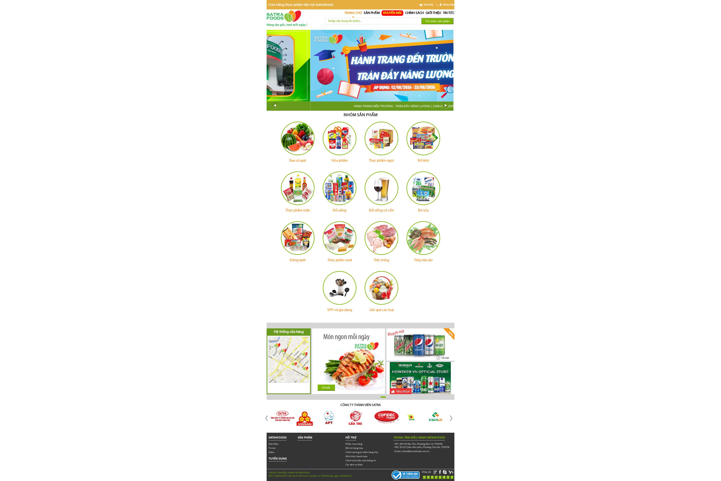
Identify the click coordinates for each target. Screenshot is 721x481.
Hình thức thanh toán (356, 456)
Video (271, 452)
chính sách (414, 13)
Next (446, 106)
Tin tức (448, 13)
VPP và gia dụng (339, 310)
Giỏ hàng (428, 4)
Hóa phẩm (340, 161)
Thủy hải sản (423, 260)
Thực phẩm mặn (297, 210)
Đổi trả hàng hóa (354, 448)
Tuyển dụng (277, 458)
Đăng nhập (448, 4)
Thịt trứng (381, 260)
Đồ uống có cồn (381, 210)
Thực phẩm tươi (339, 260)
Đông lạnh (298, 260)
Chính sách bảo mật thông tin (360, 460)
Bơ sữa (423, 210)
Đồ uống (339, 210)
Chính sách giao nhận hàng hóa (361, 452)
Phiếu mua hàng (353, 443)
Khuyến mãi (392, 13)
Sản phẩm (372, 13)
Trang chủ (353, 13)
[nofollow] (450, 472)
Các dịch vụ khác (354, 464)
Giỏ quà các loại (381, 310)
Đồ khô (423, 161)
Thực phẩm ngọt (381, 161)
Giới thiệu (433, 13)
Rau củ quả (297, 161)
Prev (275, 106)
